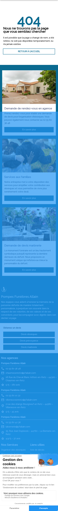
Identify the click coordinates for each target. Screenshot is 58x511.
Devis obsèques (29, 334)
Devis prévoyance (29, 340)
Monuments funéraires (12, 454)
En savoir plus (29, 129)
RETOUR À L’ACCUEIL (29, 51)
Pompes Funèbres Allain (13, 363)
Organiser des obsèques (13, 450)
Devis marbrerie (29, 347)
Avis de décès (37, 450)
